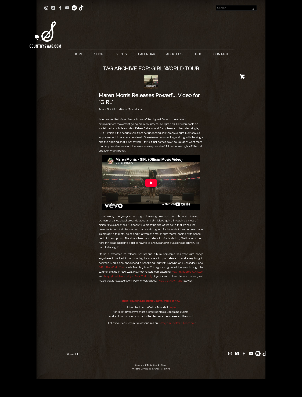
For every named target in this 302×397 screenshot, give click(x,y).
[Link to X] (53, 8)
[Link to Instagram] (46, 8)
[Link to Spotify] (74, 8)
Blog (122, 109)
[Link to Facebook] (60, 8)
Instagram (165, 322)
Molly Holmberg (135, 109)
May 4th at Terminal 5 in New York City (127, 276)
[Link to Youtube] (67, 8)
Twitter (176, 322)
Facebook (189, 322)
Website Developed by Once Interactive (151, 369)
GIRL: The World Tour (112, 267)
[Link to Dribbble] (81, 8)
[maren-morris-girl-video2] (151, 82)
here (173, 307)
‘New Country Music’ (170, 280)
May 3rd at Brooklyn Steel (187, 271)
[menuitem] (78, 54)
